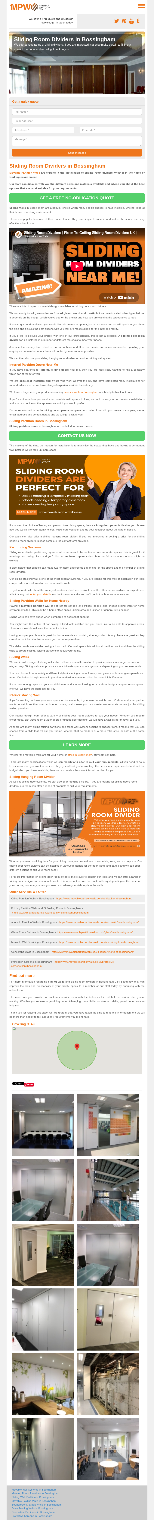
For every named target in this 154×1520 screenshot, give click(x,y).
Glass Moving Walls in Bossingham (32, 1508)
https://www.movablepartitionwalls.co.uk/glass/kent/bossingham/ (95, 932)
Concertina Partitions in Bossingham (33, 1512)
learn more (77, 745)
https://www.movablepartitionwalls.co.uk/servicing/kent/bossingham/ (99, 942)
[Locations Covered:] (11, 5)
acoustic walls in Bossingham (81, 392)
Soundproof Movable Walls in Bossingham (37, 1504)
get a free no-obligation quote (77, 198)
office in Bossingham (80, 754)
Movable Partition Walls (24, 172)
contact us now (77, 435)
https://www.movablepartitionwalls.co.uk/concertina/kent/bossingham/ (93, 951)
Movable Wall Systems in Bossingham (34, 1489)
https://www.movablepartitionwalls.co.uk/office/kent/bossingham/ (94, 898)
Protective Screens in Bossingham (32, 1515)
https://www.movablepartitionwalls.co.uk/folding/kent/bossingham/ (50, 912)
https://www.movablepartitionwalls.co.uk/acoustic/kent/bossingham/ (99, 922)
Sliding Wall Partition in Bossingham (33, 1497)
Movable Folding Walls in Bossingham (34, 1500)
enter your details (40, 594)
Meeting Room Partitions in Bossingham (35, 1493)
